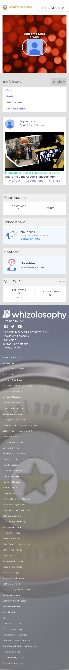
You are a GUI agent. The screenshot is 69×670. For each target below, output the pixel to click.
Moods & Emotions (11, 538)
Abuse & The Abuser (12, 357)
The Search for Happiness (15, 635)
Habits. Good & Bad (12, 476)
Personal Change (11, 572)
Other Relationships (12, 550)
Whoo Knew (14, 102)
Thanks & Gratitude (12, 623)
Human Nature (10, 487)
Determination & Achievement (17, 431)
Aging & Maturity (11, 374)
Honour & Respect (11, 482)
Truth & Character (11, 652)
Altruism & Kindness (12, 380)
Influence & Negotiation (14, 504)
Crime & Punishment (13, 408)
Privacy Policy (12, 348)
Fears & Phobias (10, 465)
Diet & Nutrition (10, 436)
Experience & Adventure (14, 453)
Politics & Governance (13, 584)
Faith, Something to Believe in (17, 459)
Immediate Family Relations (16, 499)
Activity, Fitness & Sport (14, 368)
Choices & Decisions (46, 172)
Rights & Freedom (11, 595)
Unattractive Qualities (13, 657)
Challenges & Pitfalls (12, 391)
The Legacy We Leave (13, 629)
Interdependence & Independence (18, 510)
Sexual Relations (10, 612)
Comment (36, 180)
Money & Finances (11, 533)
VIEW (62, 281)
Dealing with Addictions (14, 419)
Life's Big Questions (12, 516)
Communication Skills (13, 402)
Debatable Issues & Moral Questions (20, 425)
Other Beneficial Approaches (16, 544)
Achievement (9, 363)
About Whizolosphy (16, 336)
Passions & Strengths (13, 561)
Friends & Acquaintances (14, 470)
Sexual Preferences (11, 606)
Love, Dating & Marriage (14, 521)
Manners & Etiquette (12, 527)
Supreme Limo (29, 121)
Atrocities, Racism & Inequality (17, 385)
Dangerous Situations (13, 414)
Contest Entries (16, 108)
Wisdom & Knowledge (13, 663)
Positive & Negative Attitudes (16, 589)
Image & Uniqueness (12, 493)
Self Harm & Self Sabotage (15, 601)
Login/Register (53, 8)
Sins (4, 618)
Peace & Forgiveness (12, 567)
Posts (9, 96)
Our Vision (9, 340)
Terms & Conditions (15, 344)
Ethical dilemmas (11, 448)
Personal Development (14, 578)
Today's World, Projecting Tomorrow (20, 646)
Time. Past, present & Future (16, 640)
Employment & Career (13, 442)
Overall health (9, 555)
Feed (9, 90)
